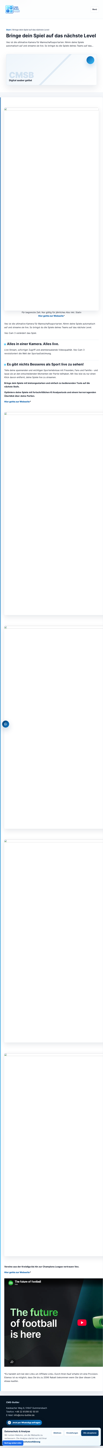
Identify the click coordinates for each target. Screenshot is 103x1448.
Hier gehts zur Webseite (51, 315)
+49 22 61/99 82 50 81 (26, 1411)
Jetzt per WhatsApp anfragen (26, 1422)
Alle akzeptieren (90, 1433)
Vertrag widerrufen (13, 1443)
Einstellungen (72, 1433)
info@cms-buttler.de (24, 1415)
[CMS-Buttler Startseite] (13, 9)
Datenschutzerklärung (28, 1441)
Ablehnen (57, 1433)
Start (8, 30)
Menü (94, 9)
